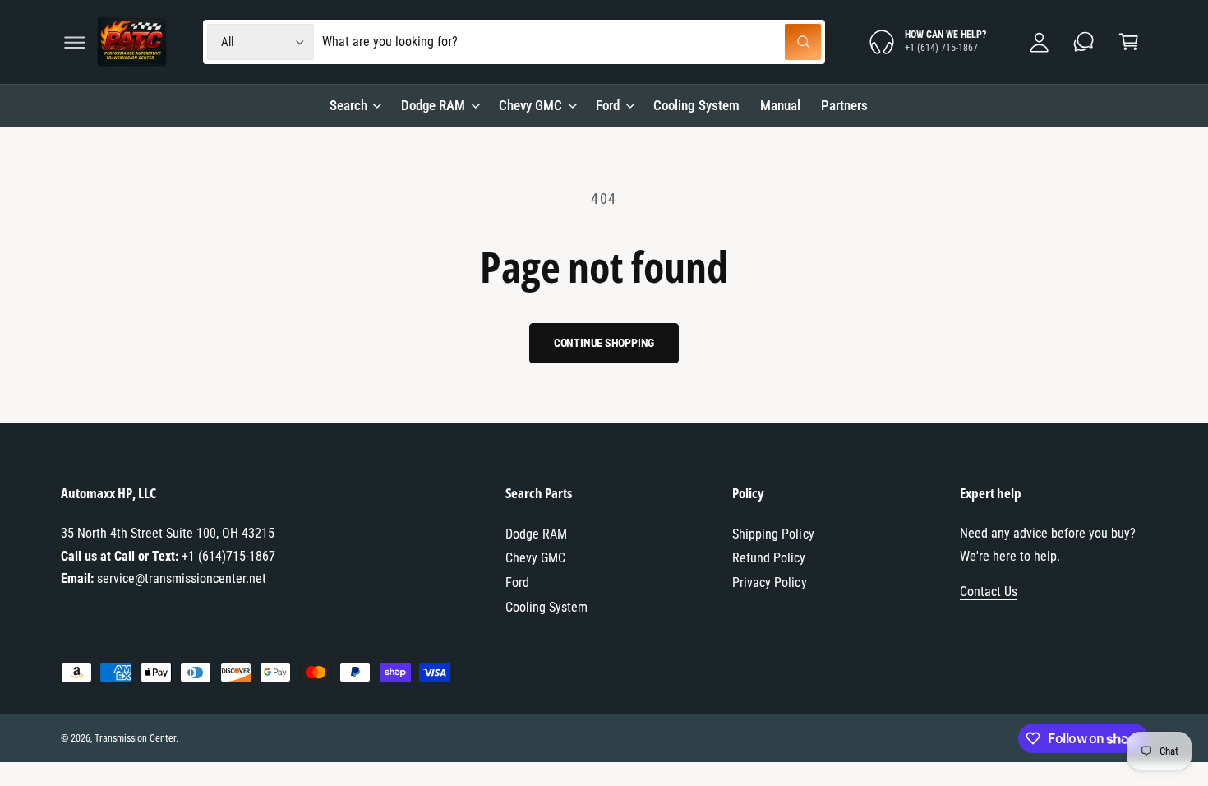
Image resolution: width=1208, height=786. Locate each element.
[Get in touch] (1084, 42)
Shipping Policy (773, 534)
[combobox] (571, 42)
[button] (74, 42)
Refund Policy (768, 558)
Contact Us (988, 591)
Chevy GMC (530, 105)
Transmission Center (135, 738)
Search (348, 105)
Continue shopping (604, 342)
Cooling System (546, 607)
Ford (608, 105)
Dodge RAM (433, 105)
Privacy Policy (769, 582)
